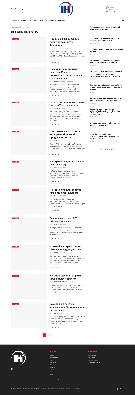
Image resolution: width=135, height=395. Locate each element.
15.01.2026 (93, 43)
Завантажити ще (107, 149)
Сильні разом (92, 355)
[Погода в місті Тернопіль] (115, 7)
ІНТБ (18, 388)
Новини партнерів (55, 379)
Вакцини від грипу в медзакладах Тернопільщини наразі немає (67, 307)
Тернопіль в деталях (94, 362)
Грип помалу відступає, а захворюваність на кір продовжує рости (65, 134)
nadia (55, 140)
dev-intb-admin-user (60, 48)
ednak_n (56, 167)
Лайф (51, 369)
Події (51, 360)
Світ (51, 376)
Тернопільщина (54, 357)
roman (56, 108)
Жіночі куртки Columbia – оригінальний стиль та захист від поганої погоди (104, 136)
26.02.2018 (63, 195)
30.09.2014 (61, 313)
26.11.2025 (93, 54)
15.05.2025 (93, 103)
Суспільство (53, 365)
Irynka (56, 252)
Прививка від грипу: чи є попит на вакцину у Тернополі (64, 42)
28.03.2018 (62, 140)
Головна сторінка (16, 27)
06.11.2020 (70, 48)
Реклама (61, 20)
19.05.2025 (93, 92)
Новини (23, 20)
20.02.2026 (93, 32)
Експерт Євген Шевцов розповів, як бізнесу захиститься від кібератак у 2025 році (106, 87)
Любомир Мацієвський (61, 281)
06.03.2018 (63, 167)
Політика (52, 367)
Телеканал (43, 20)
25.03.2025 (93, 141)
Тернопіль (52, 355)
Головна (14, 20)
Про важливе (92, 357)
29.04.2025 (93, 127)
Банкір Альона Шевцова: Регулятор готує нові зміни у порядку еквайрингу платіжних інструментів (106, 74)
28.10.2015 (73, 281)
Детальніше (55, 62)
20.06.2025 (93, 65)
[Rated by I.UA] (15, 369)
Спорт (51, 372)
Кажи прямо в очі (93, 360)
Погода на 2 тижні (112, 9)
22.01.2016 (62, 252)
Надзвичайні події (55, 362)
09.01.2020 (62, 108)
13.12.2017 (63, 224)
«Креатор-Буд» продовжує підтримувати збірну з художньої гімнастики (105, 112)
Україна (52, 374)
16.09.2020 (71, 81)
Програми (32, 20)
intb (55, 313)
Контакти (52, 20)
